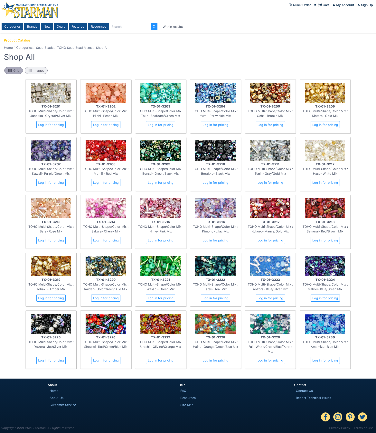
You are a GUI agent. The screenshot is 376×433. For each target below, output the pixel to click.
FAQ (183, 391)
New (47, 26)
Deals (61, 26)
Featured (77, 26)
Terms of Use (363, 428)
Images (36, 70)
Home (8, 48)
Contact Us (304, 391)
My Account (344, 5)
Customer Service (63, 405)
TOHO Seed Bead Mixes (74, 48)
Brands (32, 26)
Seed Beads (44, 48)
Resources (98, 26)
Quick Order (301, 5)
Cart (324, 5)
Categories (12, 26)
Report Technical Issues (313, 398)
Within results (173, 27)
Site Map (186, 405)
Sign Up (366, 5)
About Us (56, 398)
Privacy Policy (339, 428)
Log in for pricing (51, 125)
